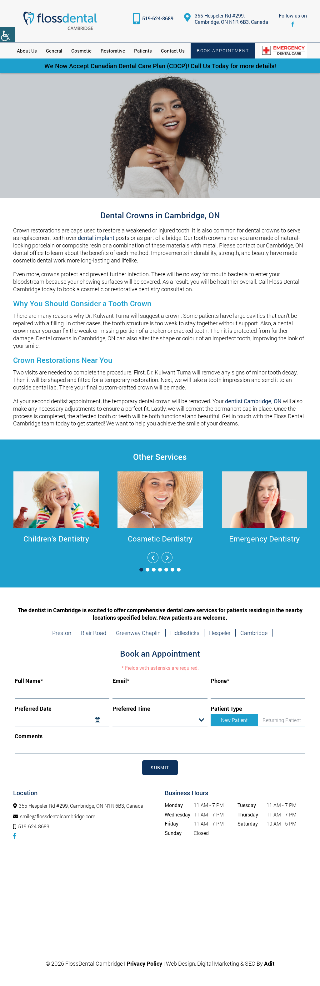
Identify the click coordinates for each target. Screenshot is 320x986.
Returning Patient (281, 720)
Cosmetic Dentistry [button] (160, 539)
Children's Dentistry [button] (56, 539)
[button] (60, 21)
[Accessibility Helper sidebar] (7, 34)
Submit (160, 767)
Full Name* (29, 680)
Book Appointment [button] (223, 50)
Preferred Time (131, 708)
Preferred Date (33, 708)
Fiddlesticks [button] (184, 633)
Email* (120, 680)
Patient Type (226, 708)
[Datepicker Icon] (102, 720)
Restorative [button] (113, 51)
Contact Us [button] (173, 51)
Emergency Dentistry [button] (264, 539)
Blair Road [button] (93, 633)
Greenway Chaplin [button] (138, 633)
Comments (28, 736)
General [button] (54, 51)
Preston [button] (61, 633)
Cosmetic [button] (81, 51)
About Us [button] (27, 51)
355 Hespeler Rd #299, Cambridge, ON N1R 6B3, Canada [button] (231, 19)
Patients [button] (143, 51)
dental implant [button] (96, 237)
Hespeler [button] (220, 633)
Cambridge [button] (254, 633)
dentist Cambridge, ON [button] (253, 401)
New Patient (234, 720)
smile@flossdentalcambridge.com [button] (57, 816)
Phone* (220, 680)
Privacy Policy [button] (144, 963)
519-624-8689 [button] (157, 18)
